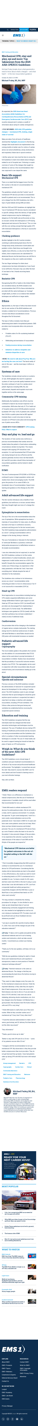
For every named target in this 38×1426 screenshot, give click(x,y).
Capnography (7, 1067)
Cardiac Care (19, 1067)
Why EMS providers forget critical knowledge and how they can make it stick (20, 1220)
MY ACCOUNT (24, 29)
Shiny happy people (8, 1291)
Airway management (9, 1063)
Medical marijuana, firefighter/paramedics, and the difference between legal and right (13, 1280)
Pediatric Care (7, 1078)
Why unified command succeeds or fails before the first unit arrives (13, 1302)
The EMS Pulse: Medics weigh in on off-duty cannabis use (13, 1267)
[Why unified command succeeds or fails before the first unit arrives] (32, 1301)
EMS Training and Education (10, 52)
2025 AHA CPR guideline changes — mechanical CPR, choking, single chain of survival (17, 132)
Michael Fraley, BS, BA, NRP (13, 80)
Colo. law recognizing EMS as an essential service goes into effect (18, 1213)
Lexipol (14, 1413)
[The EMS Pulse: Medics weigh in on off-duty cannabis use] (32, 1266)
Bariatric (22, 1063)
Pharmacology (20, 1078)
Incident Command (7, 1300)
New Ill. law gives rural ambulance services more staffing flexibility (19, 1240)
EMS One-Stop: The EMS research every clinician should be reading (13, 1257)
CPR (29, 1063)
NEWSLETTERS (14, 29)
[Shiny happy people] (32, 1291)
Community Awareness (10, 1070)
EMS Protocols (6, 1254)
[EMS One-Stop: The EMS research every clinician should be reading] (32, 1256)
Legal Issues (5, 1275)
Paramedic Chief (7, 1289)
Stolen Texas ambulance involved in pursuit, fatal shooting (19, 1227)
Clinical (29, 1067)
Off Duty (4, 1265)
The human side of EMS (12, 1233)
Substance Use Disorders (11, 1082)
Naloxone (27, 1074)
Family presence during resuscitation (19, 345)
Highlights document (18, 142)
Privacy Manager (7, 1406)
